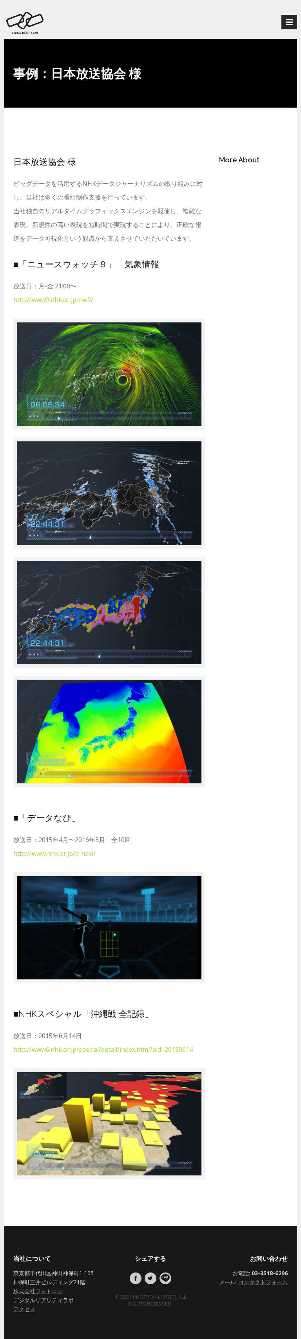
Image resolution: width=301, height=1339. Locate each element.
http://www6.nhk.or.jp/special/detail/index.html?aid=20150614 (103, 1049)
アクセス (24, 1309)
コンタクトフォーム (263, 1282)
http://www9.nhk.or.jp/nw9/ (53, 299)
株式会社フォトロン (38, 1291)
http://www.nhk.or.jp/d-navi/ (54, 853)
